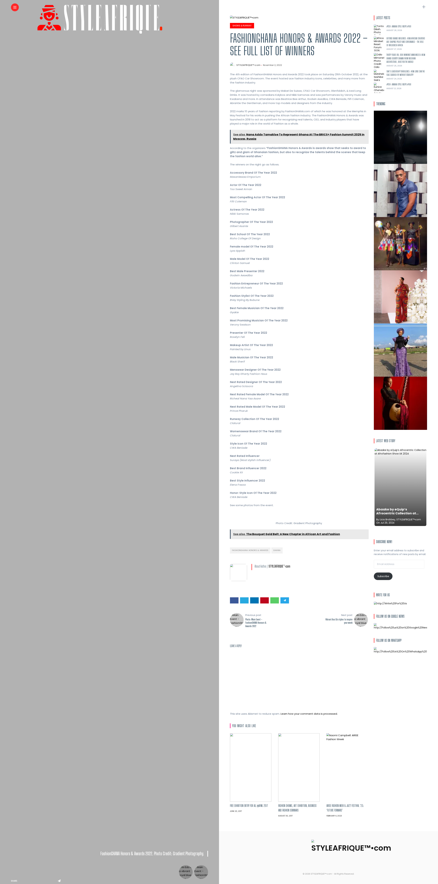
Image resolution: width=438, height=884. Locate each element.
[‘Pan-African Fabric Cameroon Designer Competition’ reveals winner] (400, 243)
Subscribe (383, 576)
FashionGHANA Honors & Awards (250, 550)
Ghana (277, 550)
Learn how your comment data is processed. (309, 714)
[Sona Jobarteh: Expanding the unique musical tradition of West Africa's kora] (400, 403)
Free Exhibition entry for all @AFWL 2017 (249, 806)
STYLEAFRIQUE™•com (248, 65)
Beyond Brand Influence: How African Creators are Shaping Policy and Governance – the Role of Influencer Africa (406, 42)
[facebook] (21, 881)
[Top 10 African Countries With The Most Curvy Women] (400, 137)
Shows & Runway (242, 25)
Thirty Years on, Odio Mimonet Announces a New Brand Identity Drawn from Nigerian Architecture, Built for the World (406, 58)
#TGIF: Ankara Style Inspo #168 (399, 84)
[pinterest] (44, 881)
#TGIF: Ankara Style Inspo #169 (399, 26)
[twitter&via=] (29, 881)
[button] (232, 511)
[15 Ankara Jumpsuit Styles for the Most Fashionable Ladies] (400, 296)
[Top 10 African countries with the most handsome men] (400, 190)
